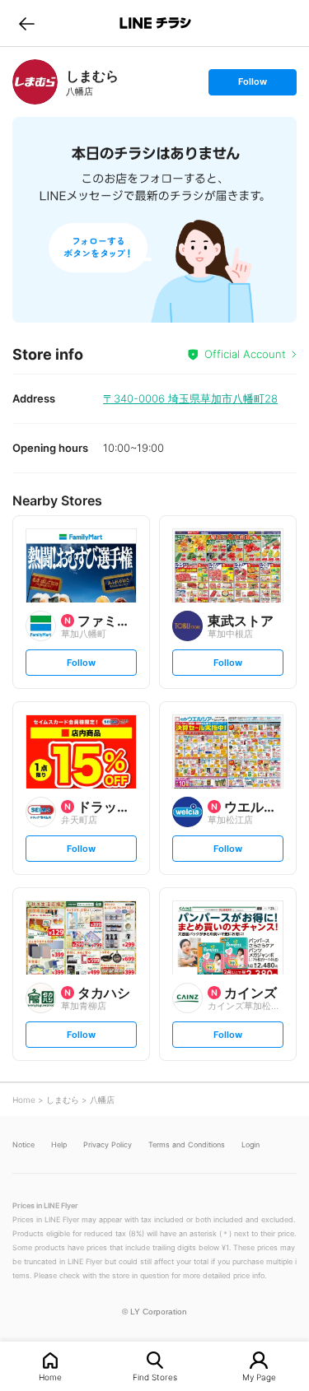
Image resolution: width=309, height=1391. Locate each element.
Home (50, 1376)
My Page (259, 1376)
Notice (23, 1144)
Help (59, 1144)
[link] (35, 82)
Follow (252, 85)
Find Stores (155, 1376)
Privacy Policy (107, 1144)
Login (250, 1144)
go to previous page (27, 23)
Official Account (245, 354)
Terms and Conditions (186, 1144)
